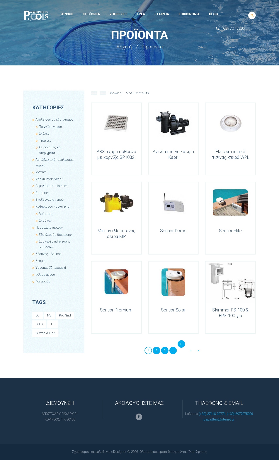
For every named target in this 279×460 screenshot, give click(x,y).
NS (49, 315)
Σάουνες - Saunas (48, 254)
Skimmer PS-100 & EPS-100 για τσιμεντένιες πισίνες (230, 315)
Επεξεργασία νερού (50, 200)
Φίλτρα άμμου (45, 275)
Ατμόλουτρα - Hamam (51, 186)
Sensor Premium (116, 310)
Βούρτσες (46, 214)
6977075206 (234, 28)
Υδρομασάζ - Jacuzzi (51, 268)
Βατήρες (42, 193)
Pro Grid (65, 315)
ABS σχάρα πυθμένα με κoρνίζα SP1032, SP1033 (116, 157)
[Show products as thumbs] (94, 93)
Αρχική (124, 47)
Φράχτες (45, 140)
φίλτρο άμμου (45, 333)
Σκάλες (44, 133)
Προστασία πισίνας (49, 227)
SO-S (39, 324)
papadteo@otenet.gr (219, 419)
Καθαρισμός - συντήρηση (53, 207)
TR (52, 324)
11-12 (181, 345)
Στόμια (40, 261)
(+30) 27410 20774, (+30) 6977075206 (226, 414)
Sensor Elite (230, 230)
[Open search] (252, 15)
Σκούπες (45, 220)
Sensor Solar (173, 310)
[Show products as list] (103, 93)
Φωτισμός (43, 281)
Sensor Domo (173, 230)
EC (37, 315)
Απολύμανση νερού (49, 179)
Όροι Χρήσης (198, 452)
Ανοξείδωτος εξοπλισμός (54, 119)
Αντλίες (41, 172)
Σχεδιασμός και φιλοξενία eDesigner (99, 452)
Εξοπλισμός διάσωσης (55, 235)
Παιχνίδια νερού (50, 127)
